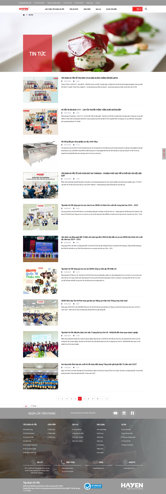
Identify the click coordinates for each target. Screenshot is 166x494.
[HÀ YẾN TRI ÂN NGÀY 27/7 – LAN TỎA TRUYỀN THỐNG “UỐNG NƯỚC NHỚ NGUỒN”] (40, 121)
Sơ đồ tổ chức (27, 441)
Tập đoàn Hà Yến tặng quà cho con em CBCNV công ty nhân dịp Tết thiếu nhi (88, 268)
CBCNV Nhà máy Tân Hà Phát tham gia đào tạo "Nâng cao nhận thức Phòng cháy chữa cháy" (94, 300)
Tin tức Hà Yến (67, 3)
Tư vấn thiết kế (77, 429)
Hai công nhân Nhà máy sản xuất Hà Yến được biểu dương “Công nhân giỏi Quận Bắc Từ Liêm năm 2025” (99, 364)
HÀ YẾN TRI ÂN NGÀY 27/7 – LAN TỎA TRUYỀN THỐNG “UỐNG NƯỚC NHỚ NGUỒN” (91, 109)
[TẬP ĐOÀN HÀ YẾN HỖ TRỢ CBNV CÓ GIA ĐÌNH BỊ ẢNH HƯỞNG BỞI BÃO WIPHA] (40, 90)
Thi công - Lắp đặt (78, 437)
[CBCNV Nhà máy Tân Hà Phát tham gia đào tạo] (40, 312)
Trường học (101, 445)
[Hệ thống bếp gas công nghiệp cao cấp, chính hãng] (40, 153)
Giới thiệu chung (28, 429)
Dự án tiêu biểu (111, 9)
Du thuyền (100, 452)
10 (97, 399)
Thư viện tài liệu (79, 3)
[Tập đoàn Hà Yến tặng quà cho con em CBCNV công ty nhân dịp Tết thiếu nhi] (40, 281)
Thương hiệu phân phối (25, 3)
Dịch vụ (98, 9)
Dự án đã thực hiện (39, 3)
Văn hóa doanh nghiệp (30, 449)
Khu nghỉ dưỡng (102, 429)
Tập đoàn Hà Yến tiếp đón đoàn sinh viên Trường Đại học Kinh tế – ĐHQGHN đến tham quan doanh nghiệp (99, 332)
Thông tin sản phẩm (127, 445)
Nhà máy (100, 441)
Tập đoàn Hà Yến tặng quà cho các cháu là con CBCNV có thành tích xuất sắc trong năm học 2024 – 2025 (99, 205)
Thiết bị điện (51, 433)
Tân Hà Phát (73, 9)
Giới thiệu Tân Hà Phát (30, 452)
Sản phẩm (87, 9)
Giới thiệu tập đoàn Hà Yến (54, 9)
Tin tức (31, 15)
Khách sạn (100, 433)
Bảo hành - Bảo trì (78, 441)
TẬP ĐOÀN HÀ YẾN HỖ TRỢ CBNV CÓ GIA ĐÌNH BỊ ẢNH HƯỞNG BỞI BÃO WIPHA (89, 78)
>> (107, 399)
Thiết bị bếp (51, 429)
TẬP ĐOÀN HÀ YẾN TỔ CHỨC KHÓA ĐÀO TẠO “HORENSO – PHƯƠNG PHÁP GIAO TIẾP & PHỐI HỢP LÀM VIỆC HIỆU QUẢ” (101, 174)
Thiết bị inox (51, 437)
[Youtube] (115, 413)
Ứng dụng (101, 424)
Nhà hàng (100, 437)
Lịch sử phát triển (28, 437)
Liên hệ (98, 3)
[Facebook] (132, 413)
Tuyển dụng (89, 3)
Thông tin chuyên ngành (53, 3)
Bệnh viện (100, 449)
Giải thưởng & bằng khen (30, 445)
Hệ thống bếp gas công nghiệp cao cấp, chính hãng (79, 141)
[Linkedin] (124, 413)
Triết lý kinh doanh (29, 433)
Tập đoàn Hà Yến (30, 424)
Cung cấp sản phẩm (78, 433)
